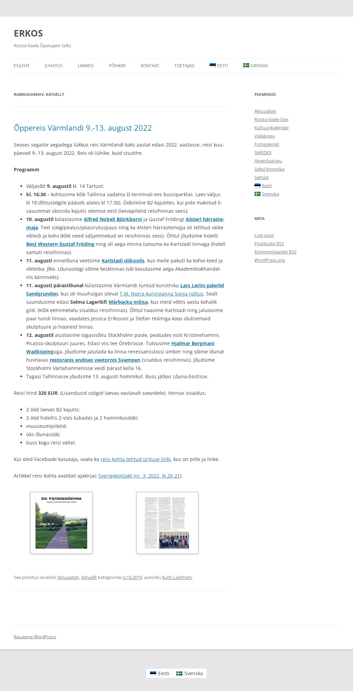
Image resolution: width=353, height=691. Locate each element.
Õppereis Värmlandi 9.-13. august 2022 (83, 127)
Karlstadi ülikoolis (123, 260)
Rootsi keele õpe (271, 119)
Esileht (22, 66)
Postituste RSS (269, 243)
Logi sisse (264, 235)
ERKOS (28, 33)
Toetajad (184, 66)
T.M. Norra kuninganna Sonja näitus (161, 293)
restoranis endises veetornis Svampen (95, 360)
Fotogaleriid (266, 144)
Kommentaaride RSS (275, 252)
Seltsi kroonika (269, 169)
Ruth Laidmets (177, 577)
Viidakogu (264, 136)
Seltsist (261, 177)
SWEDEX (263, 152)
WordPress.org (269, 260)
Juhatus (54, 66)
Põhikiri (117, 66)
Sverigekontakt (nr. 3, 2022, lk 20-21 (139, 475)
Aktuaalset (68, 577)
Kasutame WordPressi (35, 637)
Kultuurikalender (271, 127)
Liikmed (86, 66)
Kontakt (150, 66)
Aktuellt (89, 577)
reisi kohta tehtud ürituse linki (136, 459)
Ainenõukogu (268, 161)
